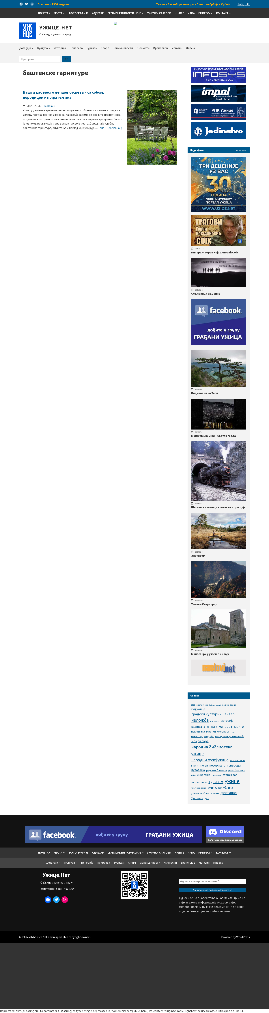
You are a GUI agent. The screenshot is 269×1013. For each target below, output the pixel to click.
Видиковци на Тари (204, 393)
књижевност (220, 731)
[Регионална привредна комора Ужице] (218, 119)
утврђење (215, 793)
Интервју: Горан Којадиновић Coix (214, 252)
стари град (230, 775)
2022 (193, 705)
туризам (215, 781)
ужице (232, 781)
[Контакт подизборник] (230, 13)
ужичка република (220, 787)
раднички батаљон (216, 770)
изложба (200, 720)
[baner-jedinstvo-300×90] (218, 137)
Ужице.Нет (55, 27)
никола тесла (237, 760)
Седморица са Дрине (205, 293)
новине (194, 765)
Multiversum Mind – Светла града (213, 436)
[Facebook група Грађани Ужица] (218, 344)
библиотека (202, 704)
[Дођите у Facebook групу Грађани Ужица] (113, 841)
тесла (204, 782)
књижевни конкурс (201, 731)
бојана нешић (215, 705)
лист (233, 732)
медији (209, 736)
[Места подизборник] (64, 13)
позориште (217, 765)
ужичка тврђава (200, 793)
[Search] (66, 59)
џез (207, 798)
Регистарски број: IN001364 (56, 888)
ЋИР (240, 4)
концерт (225, 726)
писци (204, 765)
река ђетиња (236, 770)
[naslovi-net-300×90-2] (218, 675)
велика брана (229, 704)
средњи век (216, 775)
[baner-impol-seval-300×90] (218, 100)
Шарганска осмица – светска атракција (218, 507)
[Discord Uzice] (225, 841)
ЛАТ (247, 4)
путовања (198, 770)
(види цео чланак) (110, 128)
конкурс (211, 726)
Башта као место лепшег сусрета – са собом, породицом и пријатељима (63, 95)
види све (241, 150)
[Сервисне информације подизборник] (143, 13)
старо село (195, 782)
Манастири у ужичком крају (210, 654)
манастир (197, 736)
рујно (193, 775)
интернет (214, 721)
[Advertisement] (134, 975)
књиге (239, 726)
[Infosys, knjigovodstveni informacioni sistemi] (218, 82)
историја (227, 720)
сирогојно (203, 775)
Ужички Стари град (204, 604)
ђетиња (197, 798)
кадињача (198, 727)
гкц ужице (198, 709)
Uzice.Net (41, 937)
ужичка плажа (198, 787)
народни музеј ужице (209, 759)
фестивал (229, 792)
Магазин (49, 106)
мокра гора (199, 741)
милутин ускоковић (229, 736)
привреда (234, 765)
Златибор (198, 555)
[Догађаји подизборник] (32, 48)
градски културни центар (213, 714)
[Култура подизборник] (49, 48)
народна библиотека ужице (211, 750)
